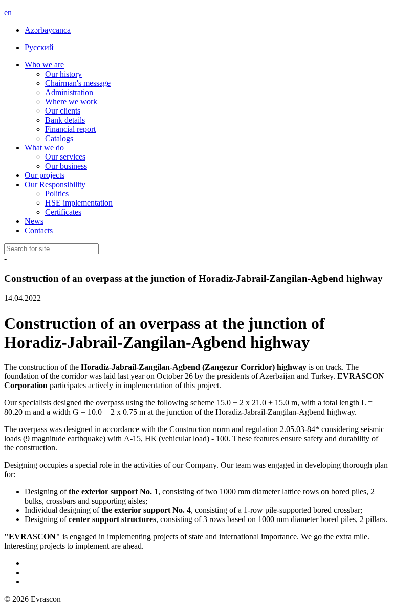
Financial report (70, 129)
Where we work (71, 101)
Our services (65, 156)
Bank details (65, 120)
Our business (66, 166)
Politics (57, 193)
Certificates (63, 212)
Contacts (39, 230)
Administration (69, 92)
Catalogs (59, 138)
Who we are (44, 64)
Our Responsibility (55, 184)
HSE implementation (79, 202)
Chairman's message (78, 83)
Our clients (62, 110)
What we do (44, 147)
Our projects (44, 175)
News (34, 221)
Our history (63, 74)
